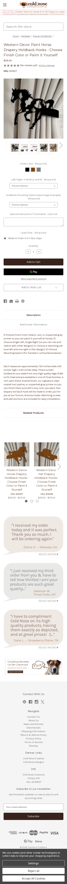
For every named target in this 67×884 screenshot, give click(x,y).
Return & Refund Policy (33, 735)
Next (60, 145)
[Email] (11, 301)
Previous (6, 145)
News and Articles (33, 724)
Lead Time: (33, 232)
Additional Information (33, 324)
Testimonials (33, 727)
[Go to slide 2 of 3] (31, 501)
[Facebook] (5, 301)
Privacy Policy (33, 738)
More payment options (33, 278)
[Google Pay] (33, 271)
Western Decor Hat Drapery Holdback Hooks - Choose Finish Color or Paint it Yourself (47, 479)
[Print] (17, 301)
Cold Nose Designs (33, 762)
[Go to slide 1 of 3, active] (26, 501)
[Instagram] (36, 702)
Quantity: (34, 245)
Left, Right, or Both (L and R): (33, 179)
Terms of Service (34, 742)
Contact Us (33, 716)
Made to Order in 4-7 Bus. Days (25, 238)
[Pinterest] (23, 301)
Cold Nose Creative (33, 758)
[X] (42, 702)
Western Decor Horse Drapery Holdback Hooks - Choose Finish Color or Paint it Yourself (17, 479)
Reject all (33, 871)
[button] (33, 12)
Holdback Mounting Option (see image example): (33, 197)
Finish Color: (33, 163)
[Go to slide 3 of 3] (37, 501)
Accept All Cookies (33, 878)
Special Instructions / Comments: (33, 214)
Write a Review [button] (47, 65)
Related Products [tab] (33, 412)
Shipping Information (33, 731)
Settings (33, 863)
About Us (34, 720)
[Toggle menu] (4, 4)
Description (33, 315)
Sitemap (33, 745)
